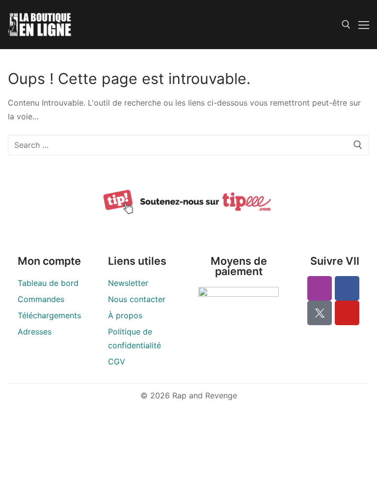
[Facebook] (347, 288)
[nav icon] (363, 24)
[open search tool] (346, 24)
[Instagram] (319, 288)
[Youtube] (347, 313)
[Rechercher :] (188, 145)
